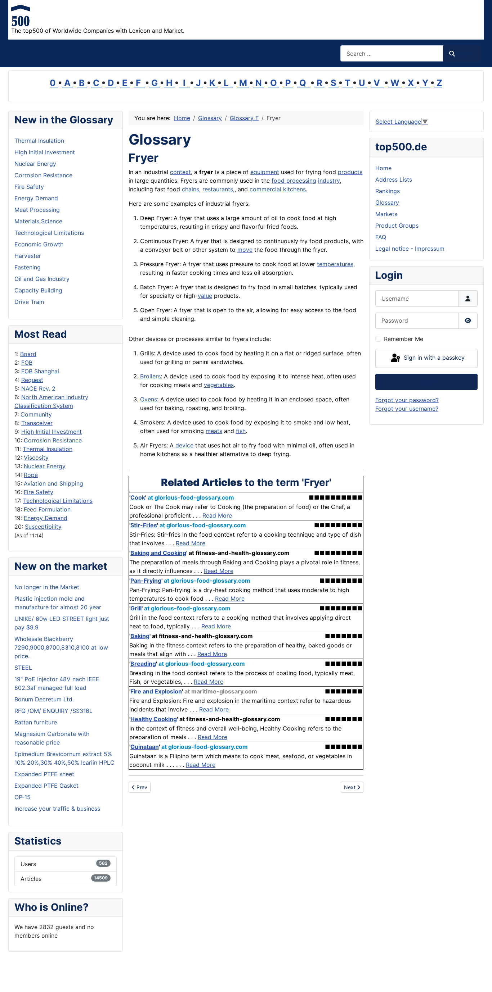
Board (28, 354)
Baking (139, 636)
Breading (143, 663)
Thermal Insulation (47, 448)
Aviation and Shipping (53, 483)
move (244, 249)
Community (36, 414)
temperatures (335, 264)
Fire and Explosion (156, 691)
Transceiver (37, 423)
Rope (31, 474)
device (184, 445)
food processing (294, 180)
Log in (426, 381)
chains (190, 189)
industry (329, 180)
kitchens (294, 189)
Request (32, 379)
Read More (217, 515)
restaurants (217, 189)
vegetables (219, 384)
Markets (386, 214)
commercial (265, 189)
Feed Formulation (47, 509)
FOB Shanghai (40, 371)
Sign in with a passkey (433, 357)
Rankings (387, 191)
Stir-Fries (143, 525)
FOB (26, 362)
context (180, 172)
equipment (264, 172)
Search (465, 53)
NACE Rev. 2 (38, 388)
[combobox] (391, 53)
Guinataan (144, 746)
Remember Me (403, 338)
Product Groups (397, 225)
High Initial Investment (51, 431)
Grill (136, 608)
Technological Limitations (58, 500)
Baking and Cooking (158, 552)
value (205, 295)
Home (383, 168)
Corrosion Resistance (53, 440)
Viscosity (36, 457)
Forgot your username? (406, 408)
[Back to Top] (479, 978)
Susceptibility (43, 526)
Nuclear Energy (45, 466)
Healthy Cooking (153, 719)
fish (241, 430)
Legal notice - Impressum (409, 248)
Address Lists (393, 179)
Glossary (387, 202)
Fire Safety (38, 492)
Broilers (150, 376)
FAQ (380, 237)
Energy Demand (45, 518)
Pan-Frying (145, 580)
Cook (137, 497)
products (350, 172)
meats (214, 430)
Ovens (148, 399)
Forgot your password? (407, 400)
